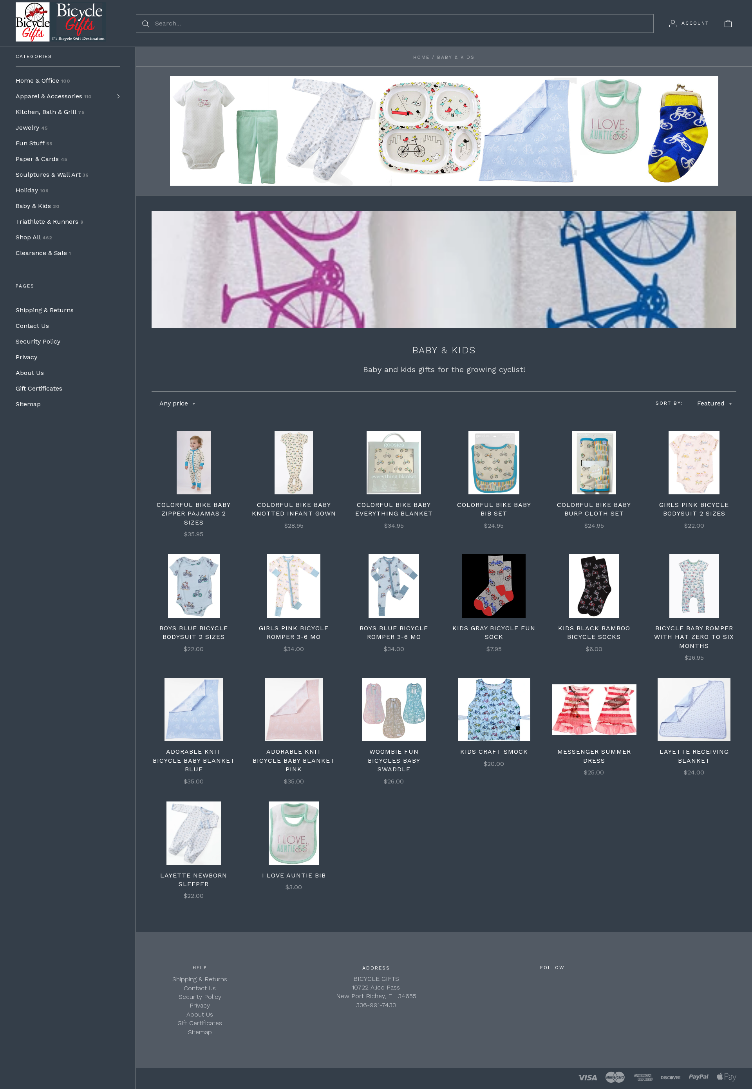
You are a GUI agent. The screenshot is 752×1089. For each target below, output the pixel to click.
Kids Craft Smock (494, 751)
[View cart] (728, 23)
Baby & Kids (38, 206)
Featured (711, 403)
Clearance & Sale (43, 253)
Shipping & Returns (45, 310)
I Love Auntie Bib (294, 875)
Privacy (26, 357)
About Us (30, 372)
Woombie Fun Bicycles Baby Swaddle (394, 760)
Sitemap (28, 404)
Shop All (34, 237)
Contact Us (32, 325)
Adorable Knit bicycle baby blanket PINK (294, 760)
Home (421, 57)
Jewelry (32, 127)
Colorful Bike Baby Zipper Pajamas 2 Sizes (194, 513)
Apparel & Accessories (54, 96)
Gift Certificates (39, 388)
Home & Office (43, 80)
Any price (173, 403)
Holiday (32, 190)
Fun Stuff (34, 143)
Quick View (194, 437)
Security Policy (38, 341)
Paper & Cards (41, 159)
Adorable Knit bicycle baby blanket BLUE (194, 760)
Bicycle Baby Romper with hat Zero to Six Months (694, 636)
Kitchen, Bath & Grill (50, 112)
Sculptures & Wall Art (52, 174)
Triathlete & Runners (49, 221)
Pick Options (193, 462)
